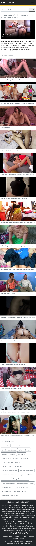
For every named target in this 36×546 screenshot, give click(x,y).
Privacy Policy (18, 542)
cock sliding (21, 454)
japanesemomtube (20, 491)
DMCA (6, 542)
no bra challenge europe (25, 483)
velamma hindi (7, 466)
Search (32, 10)
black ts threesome (8, 454)
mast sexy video (7, 462)
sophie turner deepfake (10, 458)
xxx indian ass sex (22, 487)
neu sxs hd (18, 466)
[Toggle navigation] (32, 2)
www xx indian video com (20, 446)
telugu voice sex (24, 450)
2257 (11, 542)
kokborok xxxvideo (8, 483)
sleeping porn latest (25, 475)
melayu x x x (19, 462)
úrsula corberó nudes (9, 450)
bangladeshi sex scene (20, 479)
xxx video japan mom (26, 471)
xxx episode (24, 458)
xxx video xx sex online (9, 471)
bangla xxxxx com (8, 487)
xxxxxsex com (6, 491)
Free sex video (25, 544)
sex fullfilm (5, 446)
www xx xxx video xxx (9, 475)
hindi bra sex (6, 479)
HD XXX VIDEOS (18, 533)
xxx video (16, 544)
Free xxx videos (8, 2)
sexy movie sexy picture (10, 495)
